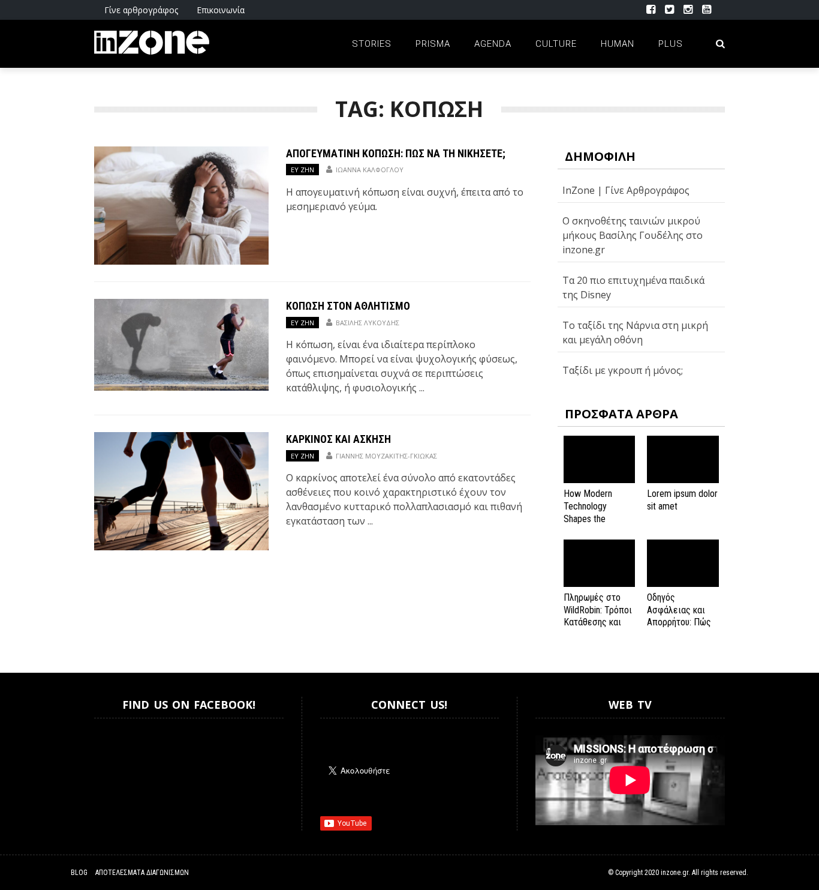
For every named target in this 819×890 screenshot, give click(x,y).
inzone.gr (674, 872)
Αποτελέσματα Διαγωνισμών (142, 872)
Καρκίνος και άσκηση (338, 439)
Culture (556, 43)
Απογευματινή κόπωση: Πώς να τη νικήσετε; (395, 153)
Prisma (432, 43)
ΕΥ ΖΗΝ (302, 169)
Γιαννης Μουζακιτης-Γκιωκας (386, 455)
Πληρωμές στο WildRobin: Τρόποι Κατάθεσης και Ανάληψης (598, 616)
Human (617, 43)
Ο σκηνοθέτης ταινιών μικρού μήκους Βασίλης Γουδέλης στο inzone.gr (632, 235)
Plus (670, 43)
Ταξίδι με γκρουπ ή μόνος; (622, 370)
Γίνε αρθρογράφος (141, 10)
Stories (372, 43)
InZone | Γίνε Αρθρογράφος (625, 190)
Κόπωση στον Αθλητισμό (348, 305)
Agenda (492, 43)
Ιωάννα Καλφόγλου (370, 169)
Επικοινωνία (221, 10)
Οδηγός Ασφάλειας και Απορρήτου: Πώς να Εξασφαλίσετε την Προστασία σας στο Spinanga (681, 629)
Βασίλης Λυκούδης (367, 322)
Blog (79, 872)
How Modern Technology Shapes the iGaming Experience (588, 518)
